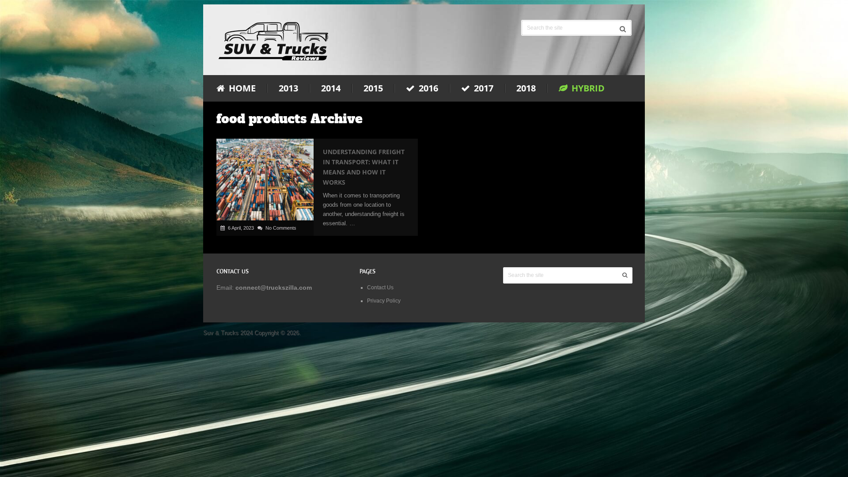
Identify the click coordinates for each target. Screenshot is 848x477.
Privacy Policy (384, 301)
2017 (482, 88)
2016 (427, 88)
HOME (241, 88)
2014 (331, 88)
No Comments (280, 228)
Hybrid (587, 88)
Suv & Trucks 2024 (228, 332)
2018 (526, 88)
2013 (288, 88)
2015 (373, 88)
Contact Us (380, 287)
